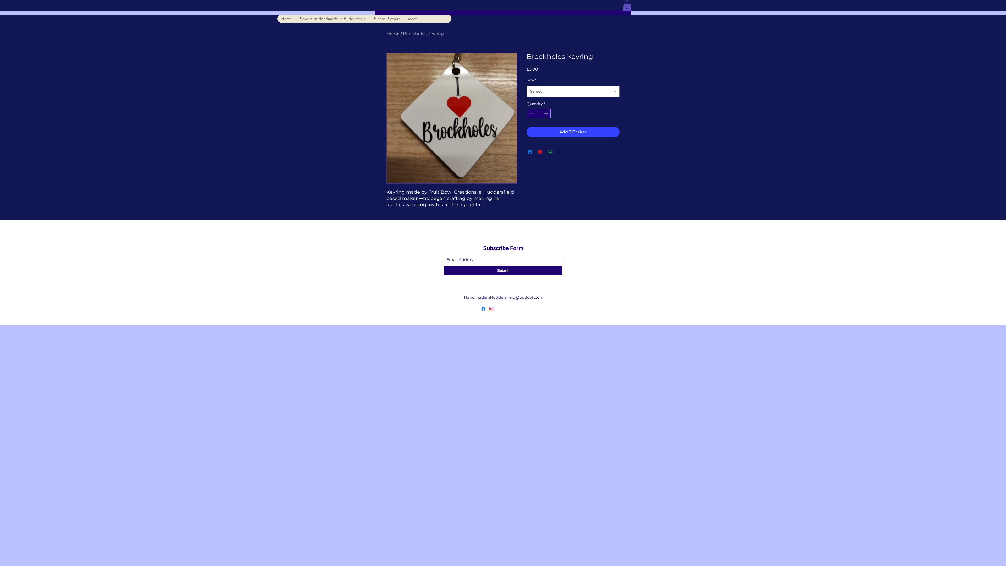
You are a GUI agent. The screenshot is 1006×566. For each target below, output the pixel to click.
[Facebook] (483, 309)
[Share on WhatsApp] (550, 152)
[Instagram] (491, 309)
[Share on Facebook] (530, 152)
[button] (627, 5)
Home (393, 33)
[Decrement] (530, 113)
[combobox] (573, 91)
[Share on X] (560, 152)
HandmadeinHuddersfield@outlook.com (504, 297)
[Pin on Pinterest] (540, 152)
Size (531, 80)
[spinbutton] (538, 113)
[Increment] (546, 113)
